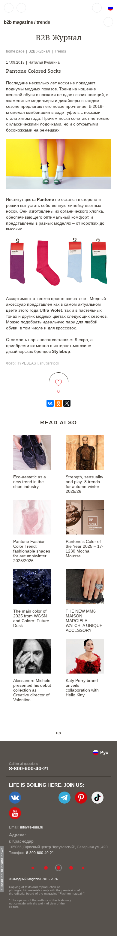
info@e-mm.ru (31, 827)
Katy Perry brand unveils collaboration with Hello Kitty (82, 687)
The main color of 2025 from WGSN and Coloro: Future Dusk (31, 618)
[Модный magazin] (47, 7)
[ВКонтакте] (50, 403)
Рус (104, 752)
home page (15, 51)
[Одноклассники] (58, 403)
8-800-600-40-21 (29, 768)
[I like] (58, 379)
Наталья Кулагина (44, 62)
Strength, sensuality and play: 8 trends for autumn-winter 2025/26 (84, 484)
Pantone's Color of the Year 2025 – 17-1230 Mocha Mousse (85, 548)
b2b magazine (18, 22)
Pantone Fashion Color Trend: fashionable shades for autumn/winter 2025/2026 (31, 551)
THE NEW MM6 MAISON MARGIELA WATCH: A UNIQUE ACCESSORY (84, 621)
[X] (66, 403)
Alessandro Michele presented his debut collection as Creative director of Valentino (32, 690)
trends (43, 22)
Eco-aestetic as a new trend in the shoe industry (29, 481)
